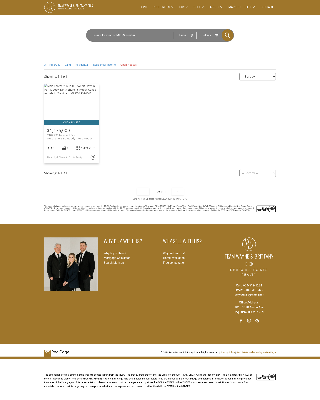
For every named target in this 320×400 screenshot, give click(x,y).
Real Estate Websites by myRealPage (256, 352)
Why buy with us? (115, 253)
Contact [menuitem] (267, 7)
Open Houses (128, 64)
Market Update (239, 7)
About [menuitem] (214, 7)
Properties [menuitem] (161, 7)
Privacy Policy (228, 352)
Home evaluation (174, 258)
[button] (241, 321)
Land (68, 64)
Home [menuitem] (144, 7)
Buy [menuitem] (182, 7)
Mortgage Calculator (117, 258)
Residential (81, 64)
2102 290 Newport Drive (69, 136)
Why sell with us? (174, 253)
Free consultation (174, 262)
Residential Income (104, 64)
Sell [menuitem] (197, 7)
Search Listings (114, 262)
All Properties (52, 64)
